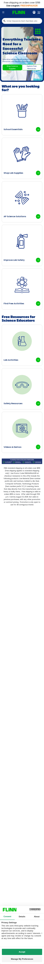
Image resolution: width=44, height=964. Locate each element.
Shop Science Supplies (12, 67)
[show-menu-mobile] (3, 12)
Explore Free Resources (32, 67)
